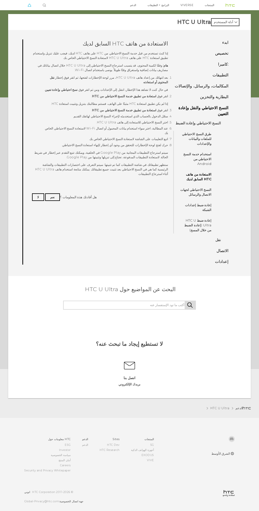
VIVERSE (187, 5)
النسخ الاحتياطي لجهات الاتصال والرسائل (195, 192)
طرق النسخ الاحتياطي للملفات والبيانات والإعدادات (196, 139)
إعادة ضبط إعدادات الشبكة (198, 207)
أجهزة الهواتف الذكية (142, 450)
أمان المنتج (65, 460)
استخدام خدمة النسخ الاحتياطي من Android (197, 159)
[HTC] (230, 5)
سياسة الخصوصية (61, 455)
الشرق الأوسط (220, 453)
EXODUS (147, 455)
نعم (52, 197)
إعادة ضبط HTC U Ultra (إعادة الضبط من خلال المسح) (197, 225)
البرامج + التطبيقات (158, 5)
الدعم (133, 5)
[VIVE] (29, 5)
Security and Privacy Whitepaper (47, 470)
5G (152, 445)
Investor (65, 450)
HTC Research (110, 450)
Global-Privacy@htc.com (41, 501)
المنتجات (209, 5)
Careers (65, 465)
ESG (68, 445)
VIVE (150, 460)
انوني (27, 492)
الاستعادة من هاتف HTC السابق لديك (198, 176)
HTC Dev (113, 445)
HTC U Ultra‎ (220, 408)
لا (38, 197)
